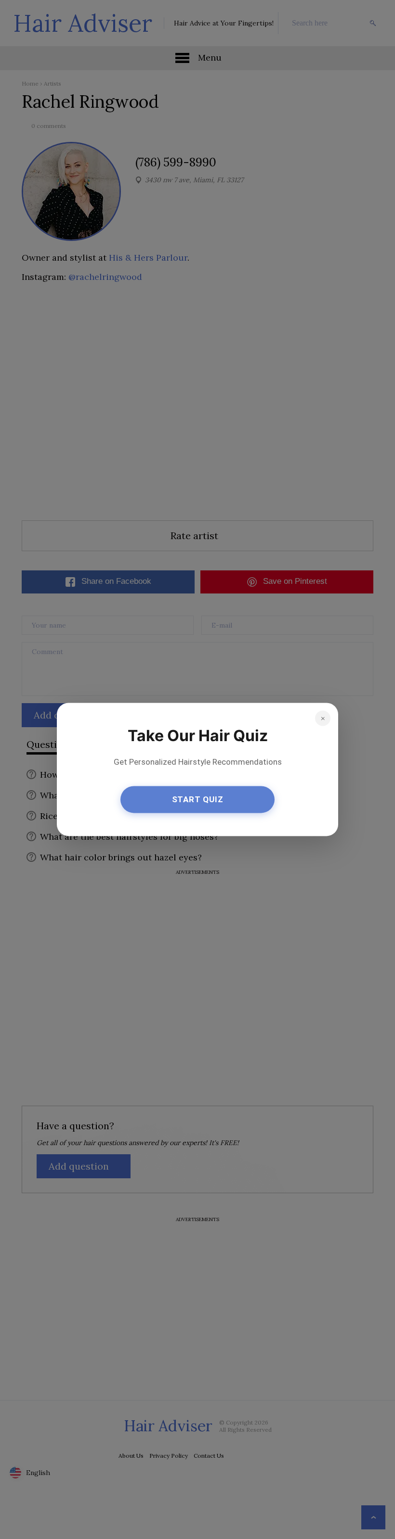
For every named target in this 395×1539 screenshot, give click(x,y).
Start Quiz (198, 799)
